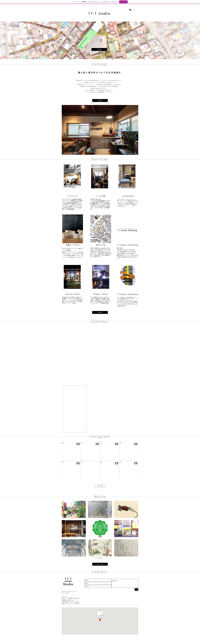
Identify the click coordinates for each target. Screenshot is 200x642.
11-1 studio (99, 13)
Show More (100, 558)
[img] (74, 547)
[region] (72, 178)
